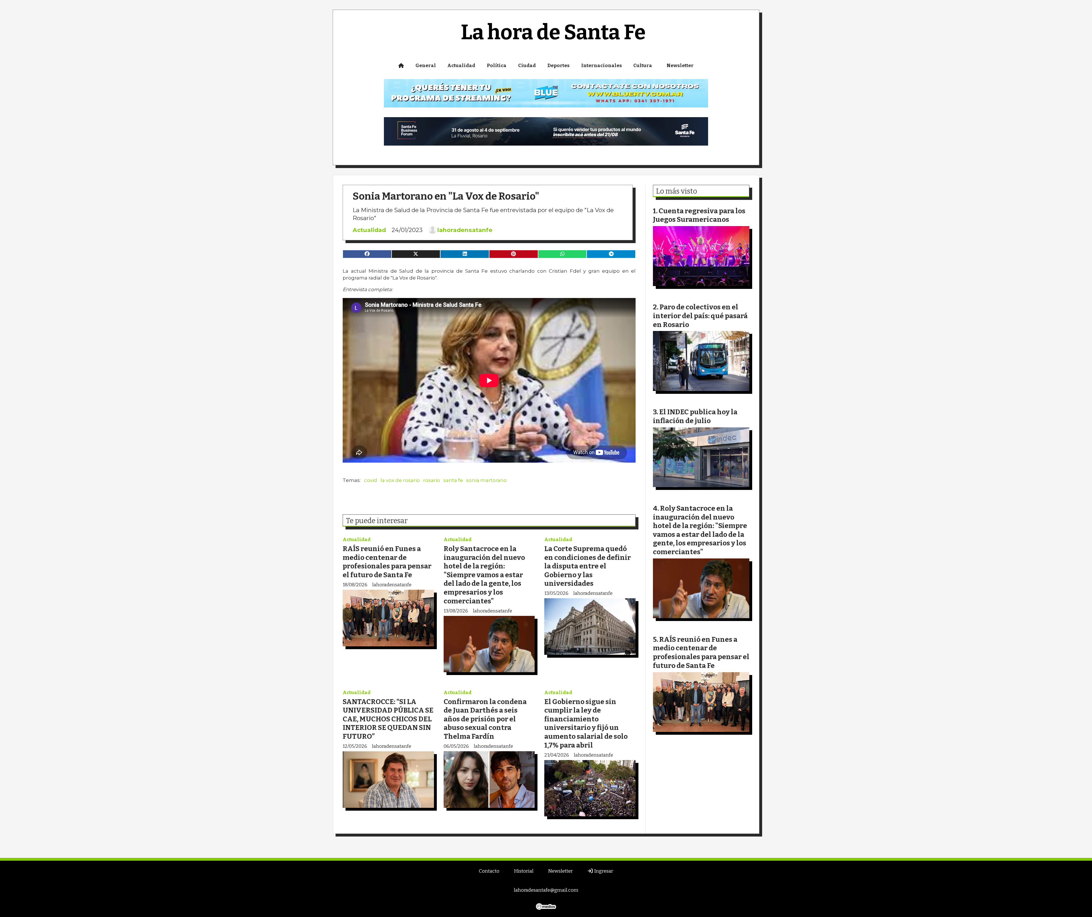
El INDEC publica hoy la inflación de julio (695, 416)
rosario (431, 480)
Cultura (642, 66)
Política (496, 66)
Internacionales (601, 66)
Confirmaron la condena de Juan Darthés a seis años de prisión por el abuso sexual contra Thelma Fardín (485, 718)
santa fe (453, 480)
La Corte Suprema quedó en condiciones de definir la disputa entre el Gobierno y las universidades (587, 566)
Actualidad (461, 66)
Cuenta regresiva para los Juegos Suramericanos (699, 215)
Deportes (558, 66)
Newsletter (680, 66)
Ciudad (527, 66)
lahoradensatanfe (465, 230)
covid (370, 480)
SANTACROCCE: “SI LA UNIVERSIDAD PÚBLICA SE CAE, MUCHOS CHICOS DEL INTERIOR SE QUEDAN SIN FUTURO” (388, 718)
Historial (523, 871)
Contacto (489, 871)
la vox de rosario (400, 480)
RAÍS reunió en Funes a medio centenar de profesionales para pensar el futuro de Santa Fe (387, 562)
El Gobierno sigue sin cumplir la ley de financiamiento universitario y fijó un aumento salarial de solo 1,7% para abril (586, 723)
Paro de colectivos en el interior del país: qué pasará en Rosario (700, 315)
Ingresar (603, 871)
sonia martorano (486, 480)
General (425, 66)
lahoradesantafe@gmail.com (546, 890)
